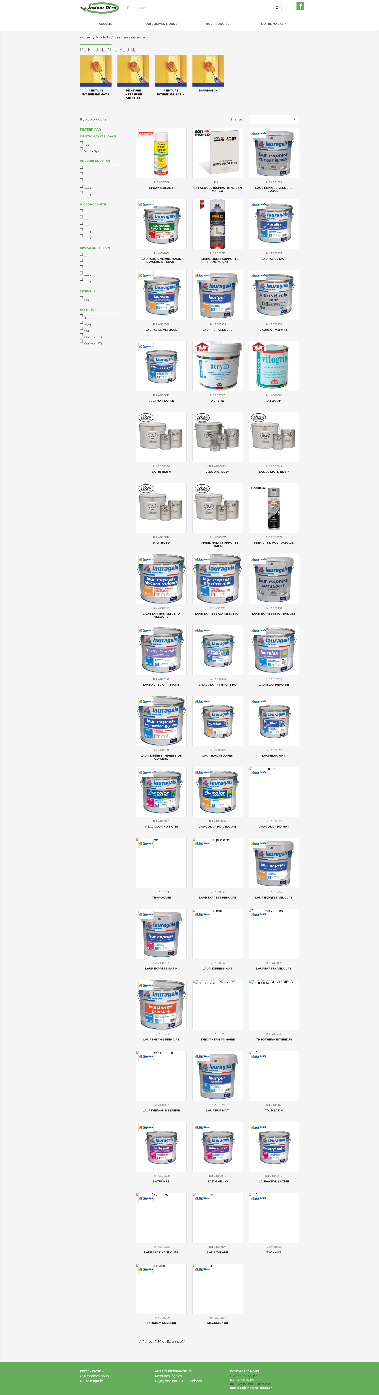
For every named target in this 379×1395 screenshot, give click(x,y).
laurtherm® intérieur (161, 1110)
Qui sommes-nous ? (95, 1376)
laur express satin (161, 968)
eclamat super (161, 401)
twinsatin (274, 1110)
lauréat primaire (161, 1323)
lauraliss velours (161, 330)
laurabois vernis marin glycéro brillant (161, 260)
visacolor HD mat (273, 826)
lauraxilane (217, 1252)
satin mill (161, 1181)
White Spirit (93, 151)
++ (86, 176)
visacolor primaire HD (218, 684)
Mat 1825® (161, 542)
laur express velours (274, 897)
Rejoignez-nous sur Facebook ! (179, 1381)
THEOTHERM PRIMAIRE (218, 1039)
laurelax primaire (274, 684)
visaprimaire (217, 1323)
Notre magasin (91, 1381)
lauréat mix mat (274, 330)
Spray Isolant (161, 188)
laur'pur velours (218, 330)
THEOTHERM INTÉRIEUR (274, 1039)
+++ (87, 182)
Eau (87, 145)
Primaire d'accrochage (274, 542)
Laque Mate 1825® (274, 472)
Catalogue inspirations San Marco (217, 189)
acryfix (217, 401)
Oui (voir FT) (93, 337)
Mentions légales (168, 1376)
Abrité (89, 318)
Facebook (300, 6)
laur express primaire (217, 897)
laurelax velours (217, 755)
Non (87, 324)
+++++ (88, 195)
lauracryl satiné (274, 1181)
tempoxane (161, 897)
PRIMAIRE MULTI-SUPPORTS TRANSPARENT (218, 260)
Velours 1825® (217, 472)
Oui (86, 300)
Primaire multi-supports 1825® (218, 544)
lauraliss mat (274, 259)
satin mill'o (217, 1181)
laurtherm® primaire (161, 1039)
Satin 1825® (161, 472)
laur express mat (218, 968)
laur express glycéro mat (217, 613)
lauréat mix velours (274, 968)
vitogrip (274, 401)
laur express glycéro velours (161, 615)
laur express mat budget (274, 613)
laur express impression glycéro (161, 757)
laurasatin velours (161, 1252)
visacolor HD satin (161, 826)
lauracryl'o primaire (161, 684)
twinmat (273, 1252)
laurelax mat (273, 755)
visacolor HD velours (217, 826)
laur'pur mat (217, 1110)
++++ (87, 188)
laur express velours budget (274, 189)
